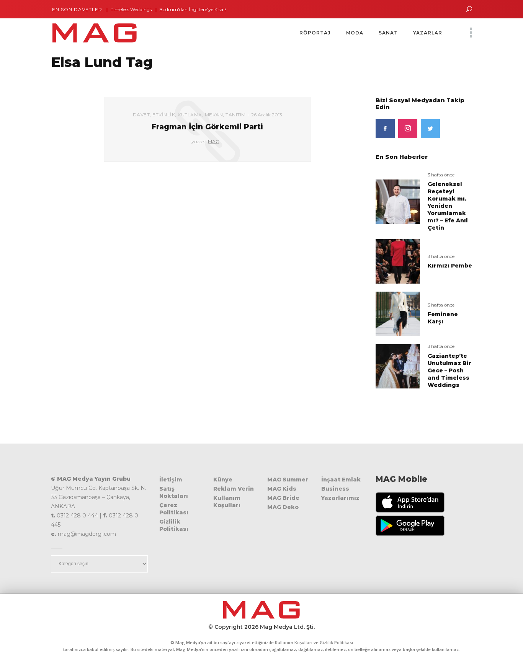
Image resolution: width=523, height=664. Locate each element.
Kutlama (190, 114)
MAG (213, 141)
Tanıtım (236, 114)
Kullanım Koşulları (226, 501)
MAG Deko (283, 507)
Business (335, 488)
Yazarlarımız (340, 497)
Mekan (214, 114)
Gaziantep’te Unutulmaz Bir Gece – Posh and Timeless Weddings (449, 370)
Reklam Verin (233, 488)
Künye (222, 479)
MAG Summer (287, 479)
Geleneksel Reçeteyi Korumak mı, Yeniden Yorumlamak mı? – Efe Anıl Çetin (448, 206)
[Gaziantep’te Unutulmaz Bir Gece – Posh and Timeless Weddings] (398, 366)
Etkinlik (163, 114)
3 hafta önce (441, 175)
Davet (141, 114)
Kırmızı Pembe (450, 265)
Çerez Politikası (173, 509)
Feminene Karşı (443, 318)
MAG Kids (281, 488)
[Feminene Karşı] (398, 313)
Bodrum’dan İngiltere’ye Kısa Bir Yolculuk (195, 9)
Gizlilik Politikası (173, 525)
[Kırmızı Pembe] (398, 261)
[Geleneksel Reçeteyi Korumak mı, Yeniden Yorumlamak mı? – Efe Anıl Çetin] (398, 201)
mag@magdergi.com (87, 533)
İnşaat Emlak (341, 479)
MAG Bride (283, 497)
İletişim (170, 479)
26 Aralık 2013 (266, 114)
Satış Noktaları (173, 492)
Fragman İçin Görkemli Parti (207, 126)
